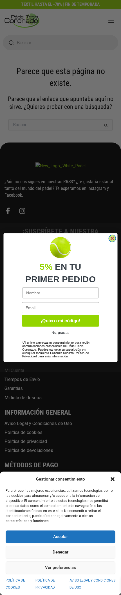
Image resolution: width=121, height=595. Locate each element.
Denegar (60, 552)
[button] (112, 479)
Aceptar (60, 536)
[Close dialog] (112, 238)
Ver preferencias (60, 567)
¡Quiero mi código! (60, 320)
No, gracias (60, 332)
